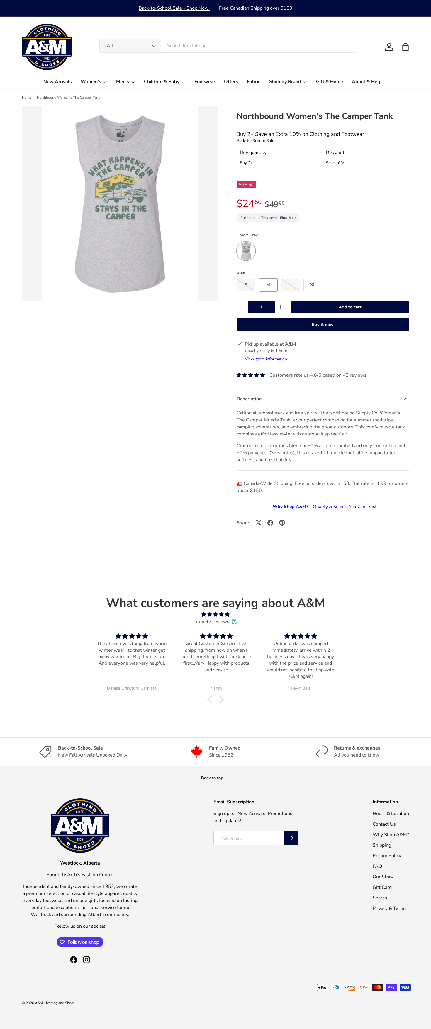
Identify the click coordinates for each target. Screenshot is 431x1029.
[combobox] (227, 45)
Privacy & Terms (390, 908)
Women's (91, 81)
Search (380, 898)
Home (26, 97)
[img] (215, 614)
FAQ (377, 866)
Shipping (382, 845)
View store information (266, 359)
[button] (405, 46)
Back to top (212, 778)
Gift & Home (329, 81)
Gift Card (382, 887)
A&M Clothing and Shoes (55, 1003)
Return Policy (387, 856)
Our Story (383, 877)
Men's (122, 81)
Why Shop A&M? (391, 834)
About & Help (367, 81)
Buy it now (323, 324)
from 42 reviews (211, 621)
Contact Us (384, 824)
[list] (120, 203)
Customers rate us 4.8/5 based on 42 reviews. (318, 375)
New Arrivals (57, 81)
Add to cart (350, 307)
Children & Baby (161, 81)
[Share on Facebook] (270, 523)
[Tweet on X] (258, 523)
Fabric (253, 81)
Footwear (204, 81)
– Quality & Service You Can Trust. (325, 507)
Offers (231, 81)
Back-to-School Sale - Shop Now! (174, 8)
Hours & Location (391, 813)
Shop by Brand (285, 81)
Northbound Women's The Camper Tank (68, 97)
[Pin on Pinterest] (282, 523)
